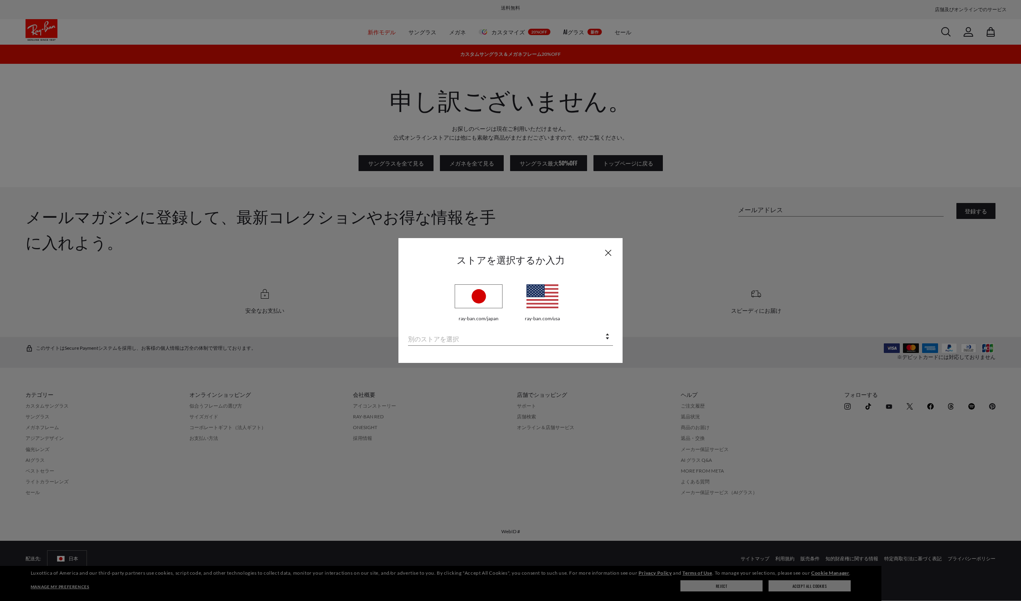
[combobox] (510, 337)
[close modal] (608, 252)
